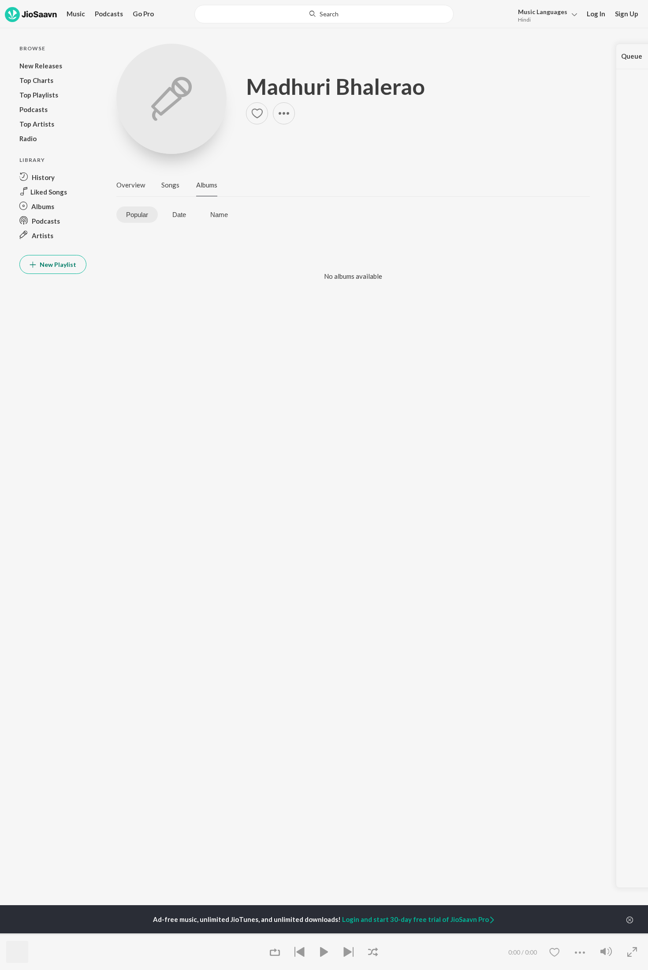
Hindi (524, 19)
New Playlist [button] (57, 264)
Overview (130, 185)
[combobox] (324, 14)
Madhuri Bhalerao (335, 86)
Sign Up (626, 14)
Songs (170, 185)
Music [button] (76, 14)
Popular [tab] (137, 214)
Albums (206, 185)
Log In (596, 14)
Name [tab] (219, 214)
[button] (545, 14)
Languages (542, 11)
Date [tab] (179, 214)
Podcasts (109, 14)
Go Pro (143, 14)
